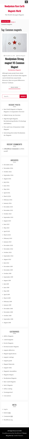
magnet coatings (9, 357)
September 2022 (8, 256)
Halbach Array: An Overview (12, 115)
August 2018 (7, 322)
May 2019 (6, 291)
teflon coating (8, 389)
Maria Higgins (21, 55)
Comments (8, 416)
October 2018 (7, 315)
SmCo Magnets (8, 385)
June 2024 (7, 186)
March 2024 (7, 196)
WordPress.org (8, 420)
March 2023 (7, 235)
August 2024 (7, 178)
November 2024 (8, 168)
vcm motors (7, 396)
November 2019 (8, 270)
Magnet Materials (9, 364)
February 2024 (8, 200)
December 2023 (8, 207)
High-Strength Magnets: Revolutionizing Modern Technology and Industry (15, 121)
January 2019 (7, 305)
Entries (7, 413)
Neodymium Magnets (14, 70)
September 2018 (8, 319)
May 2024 (6, 189)
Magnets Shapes (9, 374)
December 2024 (8, 164)
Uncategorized (8, 392)
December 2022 (8, 245)
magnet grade (8, 360)
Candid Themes (18, 435)
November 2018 (8, 312)
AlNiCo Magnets (8, 336)
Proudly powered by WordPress (11, 433)
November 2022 (8, 249)
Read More (14, 87)
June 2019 (6, 287)
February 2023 (8, 238)
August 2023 (7, 221)
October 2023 (7, 214)
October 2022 (8, 252)
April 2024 (7, 193)
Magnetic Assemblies (10, 371)
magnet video (8, 367)
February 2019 (8, 301)
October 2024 (8, 171)
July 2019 (6, 284)
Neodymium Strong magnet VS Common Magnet (14, 63)
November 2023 (8, 210)
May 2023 (6, 228)
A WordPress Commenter (11, 149)
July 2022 (6, 263)
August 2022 (7, 259)
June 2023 (6, 224)
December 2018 (8, 308)
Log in (6, 409)
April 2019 (7, 294)
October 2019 (7, 273)
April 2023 (7, 231)
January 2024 (8, 203)
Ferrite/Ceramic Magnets (11, 346)
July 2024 (6, 182)
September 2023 (8, 217)
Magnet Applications (10, 353)
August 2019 (7, 280)
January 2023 (7, 242)
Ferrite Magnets (8, 343)
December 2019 (8, 266)
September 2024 (8, 175)
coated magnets (8, 339)
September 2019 (8, 277)
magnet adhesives (9, 350)
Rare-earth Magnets (10, 381)
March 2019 (7, 298)
